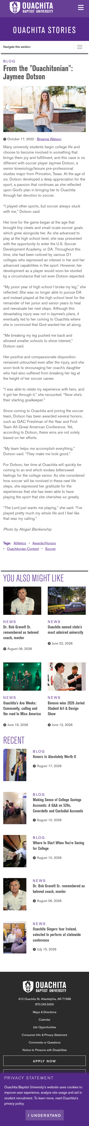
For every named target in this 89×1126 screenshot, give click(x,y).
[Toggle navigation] (80, 47)
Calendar (44, 1019)
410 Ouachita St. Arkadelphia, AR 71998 (44, 999)
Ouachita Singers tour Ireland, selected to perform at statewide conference (57, 934)
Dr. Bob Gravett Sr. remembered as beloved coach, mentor (20, 632)
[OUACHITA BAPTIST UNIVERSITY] (44, 986)
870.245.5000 (44, 1004)
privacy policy (14, 1103)
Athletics (20, 543)
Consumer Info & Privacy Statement (44, 1035)
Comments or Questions (44, 1042)
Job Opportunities (44, 1027)
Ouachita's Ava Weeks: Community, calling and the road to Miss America (22, 708)
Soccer (50, 549)
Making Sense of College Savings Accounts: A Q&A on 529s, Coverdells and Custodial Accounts (58, 805)
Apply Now (44, 1061)
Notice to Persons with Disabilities (44, 1050)
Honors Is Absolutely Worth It (54, 756)
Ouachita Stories (44, 30)
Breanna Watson (49, 139)
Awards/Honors (44, 543)
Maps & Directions (44, 1012)
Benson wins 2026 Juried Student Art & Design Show (66, 708)
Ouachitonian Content (23, 549)
